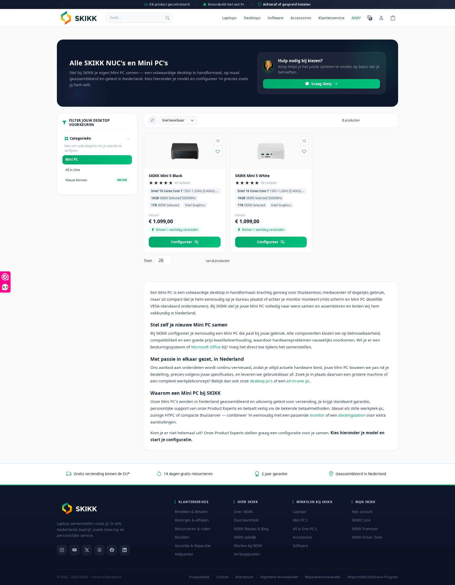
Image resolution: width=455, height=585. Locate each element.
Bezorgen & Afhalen (192, 520)
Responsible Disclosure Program (373, 577)
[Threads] (100, 550)
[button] (97, 139)
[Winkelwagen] (393, 17)
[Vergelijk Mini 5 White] (304, 140)
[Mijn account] (381, 17)
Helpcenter (184, 554)
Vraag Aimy (321, 83)
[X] (87, 550)
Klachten (182, 537)
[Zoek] (167, 17)
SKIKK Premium (365, 528)
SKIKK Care (361, 520)
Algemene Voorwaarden (279, 577)
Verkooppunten (247, 554)
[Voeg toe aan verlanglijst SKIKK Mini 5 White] (304, 151)
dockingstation (351, 415)
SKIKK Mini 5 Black (165, 175)
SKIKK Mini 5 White (252, 175)
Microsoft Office (206, 346)
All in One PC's (305, 528)
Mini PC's (300, 520)
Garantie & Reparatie (193, 545)
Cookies (222, 577)
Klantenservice (331, 17)
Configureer (181, 241)
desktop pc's (261, 380)
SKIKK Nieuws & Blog (251, 528)
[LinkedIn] (125, 550)
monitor (317, 415)
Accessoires (300, 17)
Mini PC (71, 159)
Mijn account (362, 511)
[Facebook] (112, 550)
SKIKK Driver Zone (367, 537)
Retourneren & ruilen (192, 528)
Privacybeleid (199, 577)
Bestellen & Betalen (191, 511)
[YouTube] (75, 550)
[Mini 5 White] (271, 150)
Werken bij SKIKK (248, 545)
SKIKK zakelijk (245, 537)
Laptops (229, 17)
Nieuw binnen (96, 180)
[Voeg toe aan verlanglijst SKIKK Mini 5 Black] (217, 151)
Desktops (252, 17)
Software (275, 17)
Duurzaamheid (246, 520)
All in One (72, 169)
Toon (148, 260)
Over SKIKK (243, 511)
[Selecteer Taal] (369, 17)
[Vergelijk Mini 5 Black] (217, 140)
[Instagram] (62, 550)
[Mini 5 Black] (184, 150)
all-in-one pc (297, 380)
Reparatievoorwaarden (323, 577)
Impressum (244, 577)
